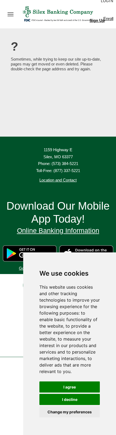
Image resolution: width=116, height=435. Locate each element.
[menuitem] (10, 14)
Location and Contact (58, 180)
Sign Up (97, 20)
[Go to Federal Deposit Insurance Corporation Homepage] (58, 19)
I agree (69, 387)
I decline (69, 399)
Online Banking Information (58, 230)
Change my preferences (69, 412)
